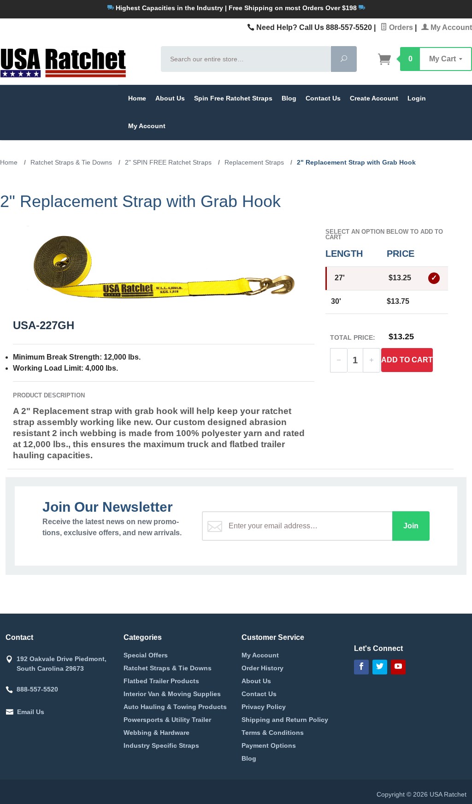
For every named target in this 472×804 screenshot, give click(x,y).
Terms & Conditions (273, 732)
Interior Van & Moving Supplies (172, 694)
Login (416, 98)
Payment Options (269, 745)
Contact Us (323, 98)
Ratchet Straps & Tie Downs (168, 668)
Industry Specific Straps (161, 745)
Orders (400, 27)
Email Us (30, 711)
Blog (289, 98)
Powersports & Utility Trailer (167, 719)
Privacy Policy (264, 706)
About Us (170, 98)
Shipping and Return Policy (285, 719)
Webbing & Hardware (156, 732)
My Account (450, 27)
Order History (262, 668)
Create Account (374, 98)
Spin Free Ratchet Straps (233, 98)
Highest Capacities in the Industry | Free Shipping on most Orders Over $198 (236, 8)
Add (407, 360)
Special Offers (146, 655)
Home (137, 98)
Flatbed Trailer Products (161, 681)
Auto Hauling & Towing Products (175, 706)
